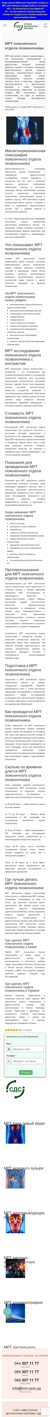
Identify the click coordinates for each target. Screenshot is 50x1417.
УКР (45, 24)
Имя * (9, 1043)
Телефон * (11, 1055)
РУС (45, 26)
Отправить (26, 1072)
